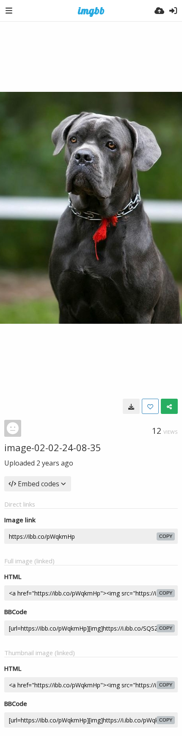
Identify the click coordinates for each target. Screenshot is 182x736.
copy (165, 536)
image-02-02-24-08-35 (52, 447)
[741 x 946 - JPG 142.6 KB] (131, 406)
